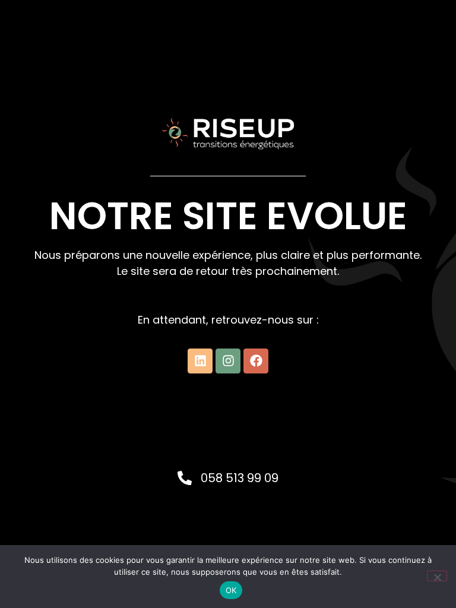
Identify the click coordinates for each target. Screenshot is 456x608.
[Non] (437, 576)
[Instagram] (228, 361)
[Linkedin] (200, 361)
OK (231, 590)
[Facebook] (255, 361)
